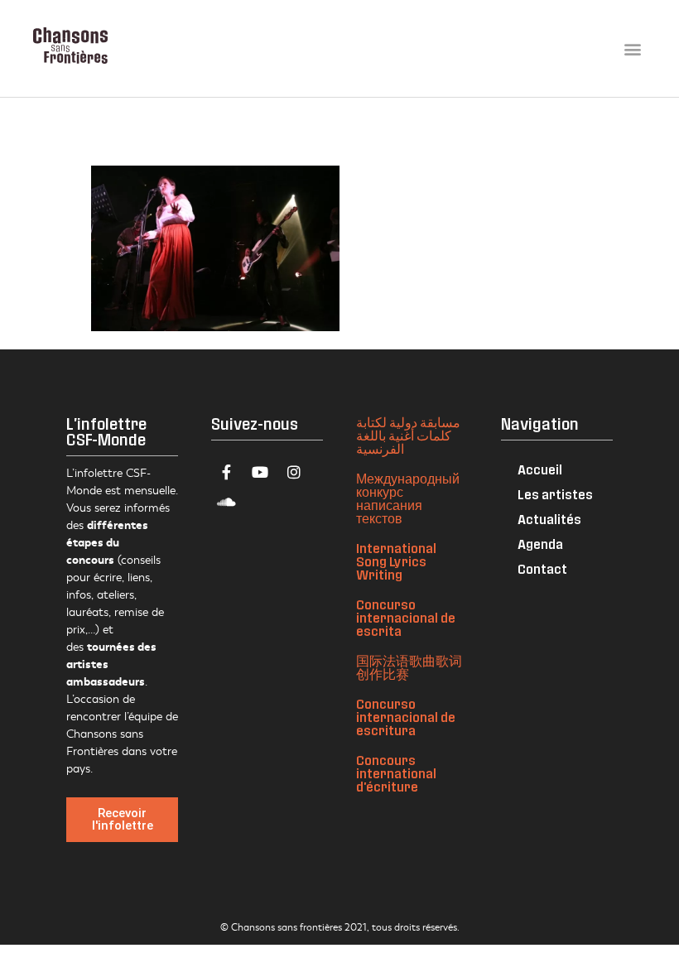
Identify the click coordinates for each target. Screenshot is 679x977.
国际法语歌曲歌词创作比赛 (409, 666)
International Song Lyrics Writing (396, 561)
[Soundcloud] (226, 502)
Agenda (540, 543)
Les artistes (555, 494)
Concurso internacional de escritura (405, 716)
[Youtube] (260, 472)
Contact (542, 568)
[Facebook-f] (226, 472)
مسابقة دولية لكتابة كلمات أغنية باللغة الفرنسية (408, 435)
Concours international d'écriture (396, 773)
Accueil (540, 469)
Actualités (549, 519)
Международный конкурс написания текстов (408, 498)
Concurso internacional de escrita (405, 617)
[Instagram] (294, 472)
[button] (632, 48)
